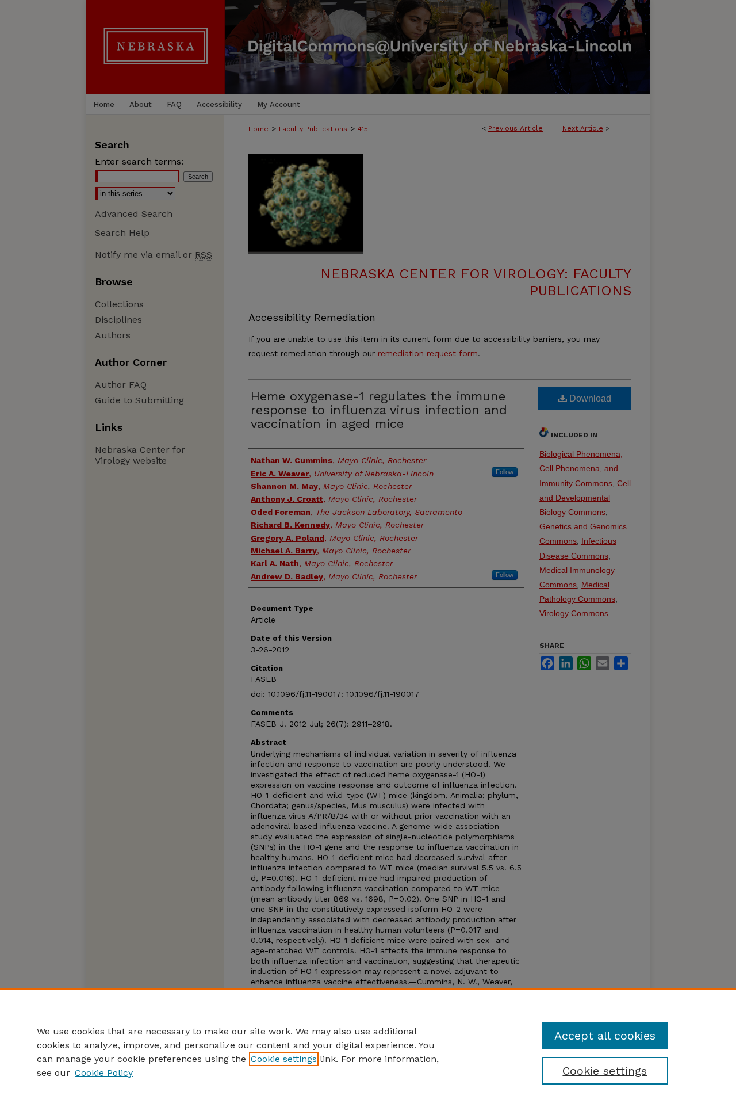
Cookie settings (284, 1058)
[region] (368, 1051)
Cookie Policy (104, 1072)
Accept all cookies (605, 1036)
